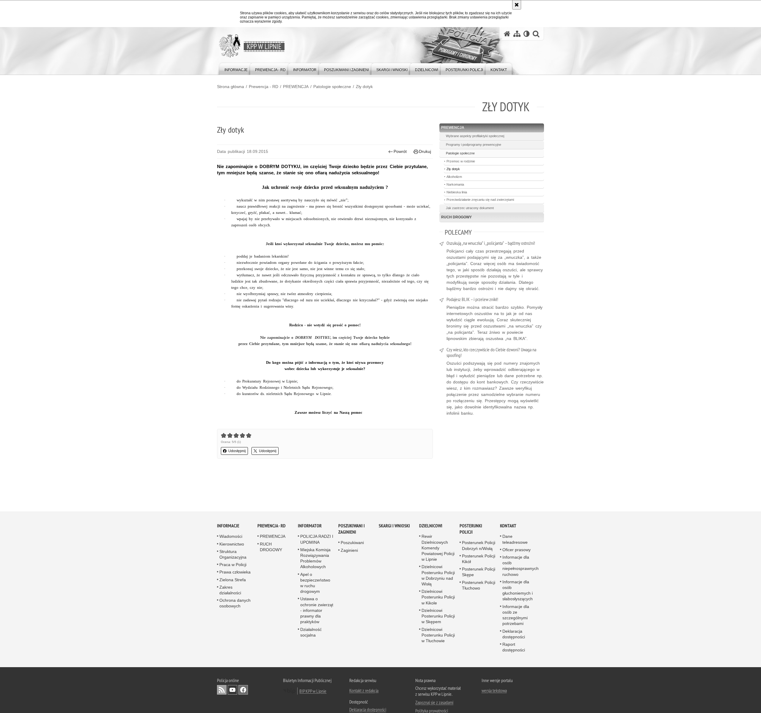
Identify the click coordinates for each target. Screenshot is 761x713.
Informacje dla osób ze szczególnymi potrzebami (515, 615)
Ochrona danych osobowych (235, 603)
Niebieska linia (456, 192)
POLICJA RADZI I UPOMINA (316, 539)
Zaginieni (349, 550)
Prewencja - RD (263, 86)
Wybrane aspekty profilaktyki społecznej (475, 136)
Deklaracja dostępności (513, 634)
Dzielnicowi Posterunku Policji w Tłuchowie (438, 635)
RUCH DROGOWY (456, 217)
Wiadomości (230, 536)
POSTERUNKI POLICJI (471, 529)
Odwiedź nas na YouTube (232, 690)
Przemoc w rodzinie (460, 161)
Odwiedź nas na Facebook (243, 690)
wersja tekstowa (494, 691)
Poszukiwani (352, 542)
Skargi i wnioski (394, 526)
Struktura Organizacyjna (232, 554)
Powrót (400, 151)
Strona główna (230, 86)
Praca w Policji (232, 564)
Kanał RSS (222, 690)
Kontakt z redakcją (363, 691)
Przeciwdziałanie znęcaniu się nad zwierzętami (480, 199)
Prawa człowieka (235, 572)
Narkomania (455, 184)
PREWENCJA (296, 86)
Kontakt (508, 526)
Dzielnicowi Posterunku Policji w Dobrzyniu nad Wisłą (438, 576)
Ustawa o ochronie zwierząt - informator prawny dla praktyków (316, 610)
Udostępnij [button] (237, 451)
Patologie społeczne (332, 86)
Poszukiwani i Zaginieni (351, 529)
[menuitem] (236, 68)
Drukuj (425, 151)
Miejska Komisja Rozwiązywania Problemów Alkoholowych (315, 559)
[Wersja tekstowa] (526, 33)
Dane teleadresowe (515, 539)
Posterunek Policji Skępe (478, 572)
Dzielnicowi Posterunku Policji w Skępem (438, 616)
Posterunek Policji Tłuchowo (478, 585)
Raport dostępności (513, 647)
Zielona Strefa (232, 579)
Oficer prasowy (516, 550)
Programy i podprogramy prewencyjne (473, 144)
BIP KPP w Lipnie (312, 691)
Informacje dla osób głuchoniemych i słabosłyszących (517, 591)
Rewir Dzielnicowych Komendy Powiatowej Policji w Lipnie (438, 548)
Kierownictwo (231, 544)
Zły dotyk (364, 86)
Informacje (228, 526)
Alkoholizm (454, 176)
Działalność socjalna (311, 632)
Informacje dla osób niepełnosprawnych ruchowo (520, 566)
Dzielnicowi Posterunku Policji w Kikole (438, 597)
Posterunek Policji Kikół (478, 559)
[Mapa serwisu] (517, 33)
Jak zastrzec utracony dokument (470, 208)
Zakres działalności (230, 590)
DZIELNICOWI (430, 526)
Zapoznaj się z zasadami (434, 703)
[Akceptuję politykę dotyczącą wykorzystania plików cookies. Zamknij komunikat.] (516, 5)
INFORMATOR (310, 526)
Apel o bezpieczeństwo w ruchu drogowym (315, 583)
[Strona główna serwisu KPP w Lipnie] (507, 33)
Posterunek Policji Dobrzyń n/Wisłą (478, 545)
